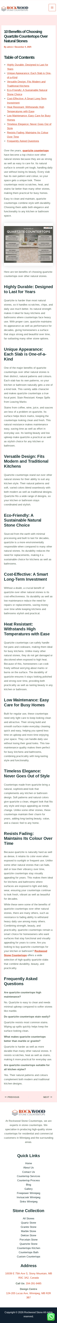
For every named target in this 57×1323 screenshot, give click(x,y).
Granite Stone (28, 1227)
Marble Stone (28, 1231)
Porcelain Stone (29, 1239)
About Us (28, 1167)
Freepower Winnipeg (28, 1193)
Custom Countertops (28, 1256)
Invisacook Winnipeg (28, 1197)
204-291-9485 (33, 1283)
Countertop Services (28, 1176)
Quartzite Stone (28, 1243)
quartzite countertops (35, 150)
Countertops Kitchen (28, 1248)
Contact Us (28, 1172)
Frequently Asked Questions (23, 141)
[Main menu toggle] (52, 7)
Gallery (28, 1188)
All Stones (28, 1218)
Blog (28, 1184)
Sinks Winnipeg (28, 1201)
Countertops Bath (28, 1252)
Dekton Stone (28, 1235)
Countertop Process (28, 1180)
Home (28, 1163)
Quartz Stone (28, 1222)
